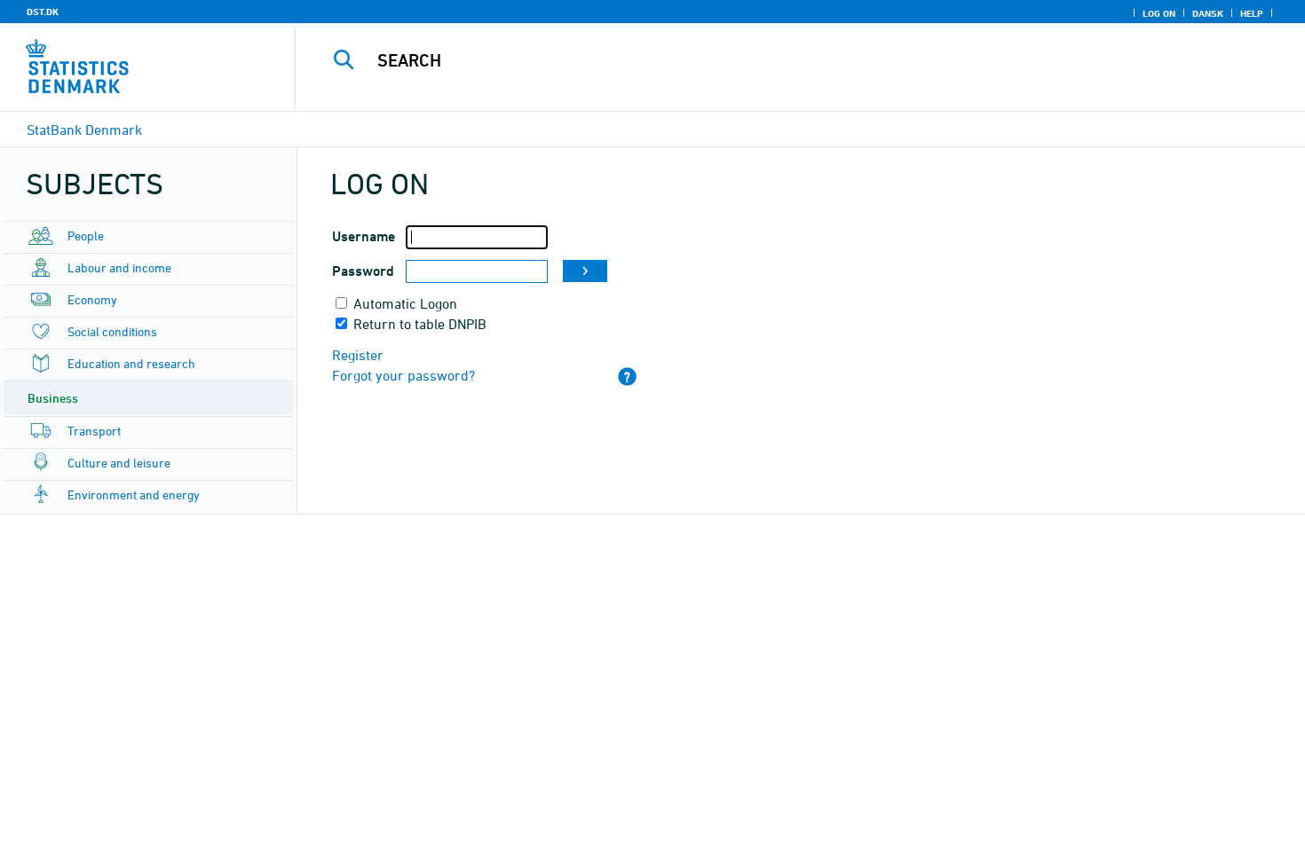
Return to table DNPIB (419, 324)
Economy (92, 299)
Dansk (1207, 13)
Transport (94, 430)
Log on (1159, 13)
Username (363, 236)
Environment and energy (133, 494)
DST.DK (43, 11)
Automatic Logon (405, 303)
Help (1251, 13)
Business (53, 397)
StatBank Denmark (84, 129)
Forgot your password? (403, 375)
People (85, 235)
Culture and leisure (118, 462)
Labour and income (119, 267)
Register (358, 355)
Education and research (131, 363)
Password (363, 271)
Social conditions (112, 331)
